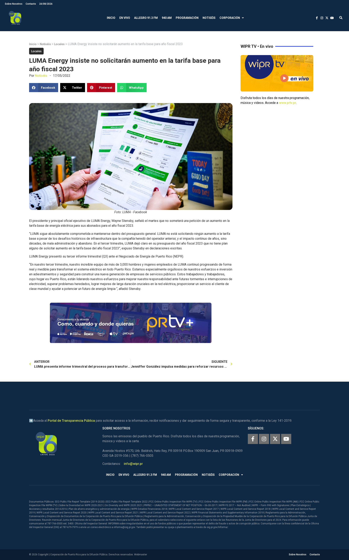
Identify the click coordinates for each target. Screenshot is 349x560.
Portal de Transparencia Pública (71, 421)
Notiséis (209, 17)
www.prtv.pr (287, 103)
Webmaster (140, 554)
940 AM (167, 17)
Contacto (31, 3)
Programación (187, 17)
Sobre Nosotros (13, 3)
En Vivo (124, 17)
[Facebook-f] (253, 439)
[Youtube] (286, 439)
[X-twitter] (275, 439)
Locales (59, 44)
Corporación (230, 17)
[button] (340, 18)
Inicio (111, 17)
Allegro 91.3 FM (146, 17)
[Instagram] (264, 439)
